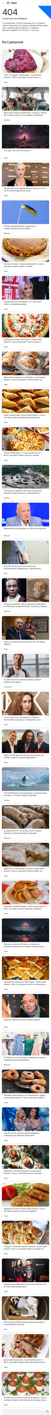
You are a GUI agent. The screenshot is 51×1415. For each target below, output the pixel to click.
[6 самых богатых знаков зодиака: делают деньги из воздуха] (25, 671)
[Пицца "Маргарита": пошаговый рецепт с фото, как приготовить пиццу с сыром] (25, 445)
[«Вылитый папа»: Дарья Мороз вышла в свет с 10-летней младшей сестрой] (25, 180)
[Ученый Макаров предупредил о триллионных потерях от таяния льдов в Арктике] (25, 785)
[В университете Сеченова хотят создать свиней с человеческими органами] (25, 822)
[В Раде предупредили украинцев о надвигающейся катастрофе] (25, 218)
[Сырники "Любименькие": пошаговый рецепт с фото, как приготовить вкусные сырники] (25, 898)
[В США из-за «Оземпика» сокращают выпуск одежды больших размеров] (25, 1049)
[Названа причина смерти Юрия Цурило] (25, 1011)
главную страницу (30, 30)
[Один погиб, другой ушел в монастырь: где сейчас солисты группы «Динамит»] (25, 747)
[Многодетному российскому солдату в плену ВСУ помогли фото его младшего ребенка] (25, 104)
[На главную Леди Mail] (13, 3)
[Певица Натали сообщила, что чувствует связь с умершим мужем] (25, 293)
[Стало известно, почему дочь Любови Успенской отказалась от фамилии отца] (25, 709)
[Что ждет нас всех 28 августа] (25, 142)
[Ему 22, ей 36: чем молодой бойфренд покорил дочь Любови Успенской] (25, 1125)
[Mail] (8, 3)
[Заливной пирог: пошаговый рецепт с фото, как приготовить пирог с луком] (25, 256)
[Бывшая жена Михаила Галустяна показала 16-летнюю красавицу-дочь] (25, 1276)
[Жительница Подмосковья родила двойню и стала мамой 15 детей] (25, 1314)
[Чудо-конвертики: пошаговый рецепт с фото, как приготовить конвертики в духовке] (25, 407)
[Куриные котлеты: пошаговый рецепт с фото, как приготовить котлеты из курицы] (25, 1200)
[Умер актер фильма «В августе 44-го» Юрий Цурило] (25, 634)
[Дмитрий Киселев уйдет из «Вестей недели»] (25, 520)
